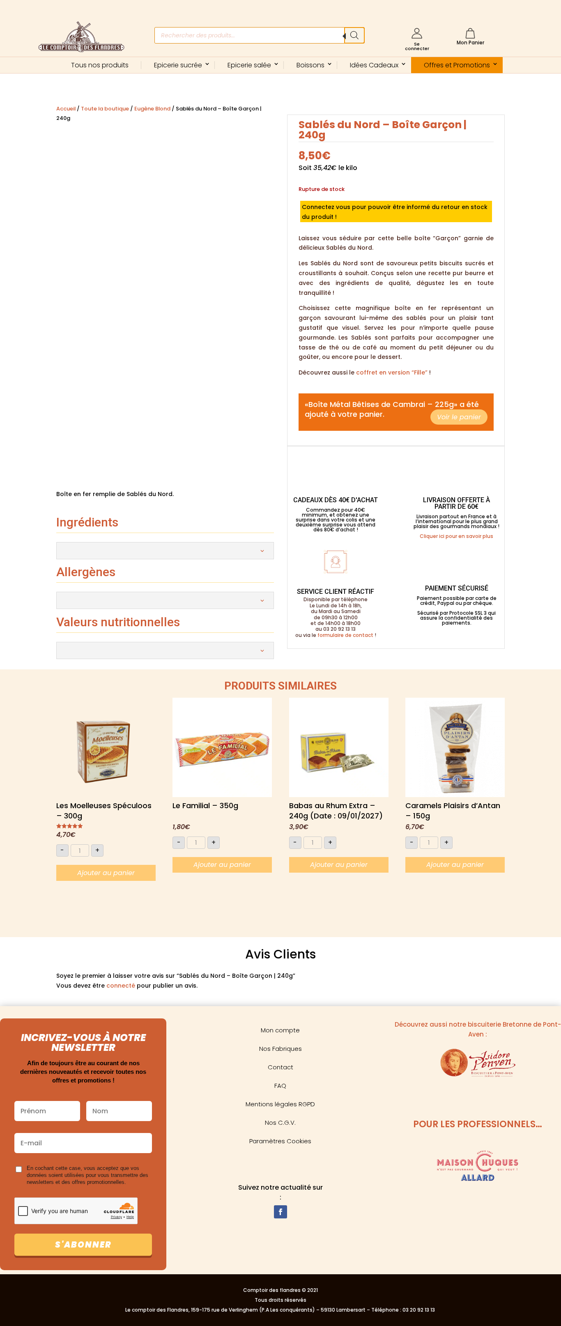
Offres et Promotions (457, 65)
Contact (280, 1067)
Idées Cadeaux (374, 65)
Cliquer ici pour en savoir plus (456, 536)
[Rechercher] (354, 35)
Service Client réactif (335, 591)
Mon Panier (470, 42)
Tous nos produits (100, 65)
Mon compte (280, 1030)
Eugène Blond (152, 109)
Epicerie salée (249, 65)
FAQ (280, 1085)
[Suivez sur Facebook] (280, 1211)
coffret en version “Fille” (392, 372)
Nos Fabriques (280, 1048)
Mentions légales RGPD (280, 1104)
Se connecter (417, 46)
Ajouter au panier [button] (106, 873)
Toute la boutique (105, 109)
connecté (120, 985)
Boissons (310, 65)
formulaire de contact (345, 635)
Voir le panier (459, 417)
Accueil (66, 109)
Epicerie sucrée (178, 65)
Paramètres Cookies (280, 1141)
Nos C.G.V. (280, 1122)
